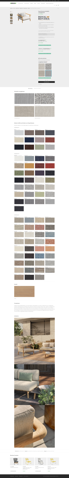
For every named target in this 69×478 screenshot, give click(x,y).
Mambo (29, 8)
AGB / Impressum (26, 476)
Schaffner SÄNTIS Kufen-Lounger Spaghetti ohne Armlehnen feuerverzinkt (52, 468)
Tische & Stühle (26, 3)
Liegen (35, 3)
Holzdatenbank (12, 476)
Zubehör (38, 3)
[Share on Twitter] (39, 84)
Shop (14, 8)
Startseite (11, 8)
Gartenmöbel (17, 8)
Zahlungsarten (21, 476)
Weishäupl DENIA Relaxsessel (14, 467)
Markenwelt (43, 3)
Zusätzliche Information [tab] (37, 88)
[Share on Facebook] (38, 84)
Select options (12, 466)
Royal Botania (25, 8)
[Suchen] (54, 5)
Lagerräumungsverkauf (49, 3)
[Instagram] (58, 0)
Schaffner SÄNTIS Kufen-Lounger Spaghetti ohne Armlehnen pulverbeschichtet (27, 468)
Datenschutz (16, 476)
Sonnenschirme (20, 3)
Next (33, 17)
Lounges (31, 3)
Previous (14, 17)
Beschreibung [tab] (30, 88)
